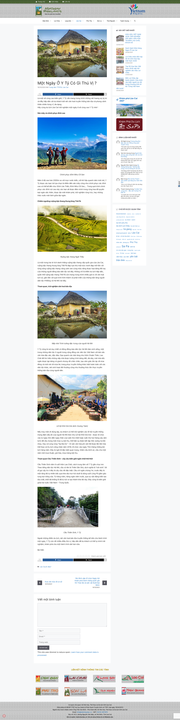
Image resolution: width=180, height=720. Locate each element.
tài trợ (117, 253)
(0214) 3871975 (102, 712)
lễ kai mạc (133, 236)
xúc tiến (126, 257)
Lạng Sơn (68, 21)
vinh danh (127, 253)
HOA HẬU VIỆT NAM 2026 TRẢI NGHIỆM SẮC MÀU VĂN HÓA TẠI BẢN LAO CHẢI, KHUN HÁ (133, 38)
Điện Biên (46, 21)
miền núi (124, 239)
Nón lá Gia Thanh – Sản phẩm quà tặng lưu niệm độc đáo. (131, 180)
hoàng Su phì (119, 229)
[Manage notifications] (4, 715)
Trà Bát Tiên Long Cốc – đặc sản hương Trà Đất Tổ (131, 190)
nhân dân (119, 242)
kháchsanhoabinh (121, 233)
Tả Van (122, 253)
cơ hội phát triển (120, 220)
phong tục (126, 242)
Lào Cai (78, 21)
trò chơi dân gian (121, 250)
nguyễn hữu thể (130, 239)
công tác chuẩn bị (130, 217)
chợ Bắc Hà (138, 214)
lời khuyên (118, 239)
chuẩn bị (129, 214)
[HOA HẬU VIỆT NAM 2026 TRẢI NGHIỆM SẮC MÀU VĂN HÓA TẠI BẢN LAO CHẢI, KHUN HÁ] (120, 38)
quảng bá (118, 247)
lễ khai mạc (139, 236)
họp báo (134, 229)
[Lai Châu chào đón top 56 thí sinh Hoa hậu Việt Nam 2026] (120, 60)
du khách (128, 220)
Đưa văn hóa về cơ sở (53, 582)
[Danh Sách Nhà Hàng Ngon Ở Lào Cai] (120, 52)
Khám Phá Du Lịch (129, 121)
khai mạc (139, 229)
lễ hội (117, 236)
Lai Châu (57, 21)
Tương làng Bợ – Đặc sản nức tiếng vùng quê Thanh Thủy (131, 142)
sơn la (132, 247)
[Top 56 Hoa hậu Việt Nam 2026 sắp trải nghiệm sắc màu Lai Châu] (120, 70)
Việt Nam (133, 253)
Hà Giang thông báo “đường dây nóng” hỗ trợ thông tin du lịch (130, 166)
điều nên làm (129, 260)
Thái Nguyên (111, 21)
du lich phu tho (122, 223)
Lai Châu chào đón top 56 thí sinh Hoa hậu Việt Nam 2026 (133, 59)
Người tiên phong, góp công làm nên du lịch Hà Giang (131, 154)
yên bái (134, 256)
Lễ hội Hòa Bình (125, 236)
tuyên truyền (137, 250)
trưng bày (130, 250)
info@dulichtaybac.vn (84, 712)
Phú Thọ (89, 21)
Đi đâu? (48, 567)
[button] (135, 21)
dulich (133, 220)
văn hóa (119, 257)
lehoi (129, 233)
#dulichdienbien (121, 214)
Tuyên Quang (124, 21)
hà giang (127, 229)
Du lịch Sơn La (135, 226)
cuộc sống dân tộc (120, 217)
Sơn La (99, 21)
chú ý (133, 214)
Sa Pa (125, 246)
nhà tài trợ (137, 239)
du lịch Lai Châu (123, 226)
